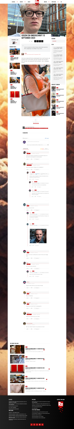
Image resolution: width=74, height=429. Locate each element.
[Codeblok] (37, 144)
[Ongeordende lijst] (35, 144)
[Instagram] (34, 424)
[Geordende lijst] (33, 144)
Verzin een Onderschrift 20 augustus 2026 (13, 101)
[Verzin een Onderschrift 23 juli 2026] (54, 101)
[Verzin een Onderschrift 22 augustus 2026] (15, 66)
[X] (38, 41)
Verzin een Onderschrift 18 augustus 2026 (34, 388)
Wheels (12, 56)
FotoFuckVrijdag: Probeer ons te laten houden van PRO (41, 413)
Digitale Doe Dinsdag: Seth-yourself (37, 416)
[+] (41, 144)
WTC (47, 128)
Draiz (33, 190)
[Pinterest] (40, 41)
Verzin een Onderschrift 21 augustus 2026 (13, 87)
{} (40, 144)
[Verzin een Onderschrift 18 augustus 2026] (17, 388)
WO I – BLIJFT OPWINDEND (12, 407)
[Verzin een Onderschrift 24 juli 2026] (54, 95)
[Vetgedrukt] (28, 144)
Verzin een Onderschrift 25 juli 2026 (60, 90)
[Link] (39, 144)
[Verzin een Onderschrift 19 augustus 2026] (17, 379)
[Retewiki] (42, 424)
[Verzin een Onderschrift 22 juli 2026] (54, 107)
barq (26, 128)
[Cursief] (29, 144)
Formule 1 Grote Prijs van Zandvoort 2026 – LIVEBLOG (14, 59)
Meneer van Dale (30, 163)
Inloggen (47, 138)
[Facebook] (35, 41)
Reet (16, 42)
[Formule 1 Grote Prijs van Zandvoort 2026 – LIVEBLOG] (15, 51)
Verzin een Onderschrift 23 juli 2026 (60, 102)
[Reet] (14, 42)
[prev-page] (52, 117)
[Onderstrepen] (30, 144)
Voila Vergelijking (35, 408)
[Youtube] (40, 424)
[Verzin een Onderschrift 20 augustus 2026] (15, 94)
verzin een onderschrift (36, 128)
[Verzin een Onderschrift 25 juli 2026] (54, 89)
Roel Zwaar (29, 292)
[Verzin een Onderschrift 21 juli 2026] (54, 113)
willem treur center (43, 128)
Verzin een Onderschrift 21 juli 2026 (60, 114)
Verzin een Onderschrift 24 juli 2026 (60, 96)
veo (28, 128)
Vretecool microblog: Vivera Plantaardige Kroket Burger (18, 415)
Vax (54, 61)
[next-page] (53, 117)
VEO (11, 70)
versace (31, 128)
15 (46, 379)
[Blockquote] (36, 144)
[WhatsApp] (42, 41)
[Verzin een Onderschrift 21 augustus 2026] (15, 80)
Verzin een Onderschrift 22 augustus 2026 (13, 73)
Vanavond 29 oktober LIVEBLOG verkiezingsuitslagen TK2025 (41, 405)
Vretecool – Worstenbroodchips (14, 412)
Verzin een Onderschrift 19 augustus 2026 (34, 378)
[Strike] (32, 144)
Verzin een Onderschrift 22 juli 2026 (60, 108)
